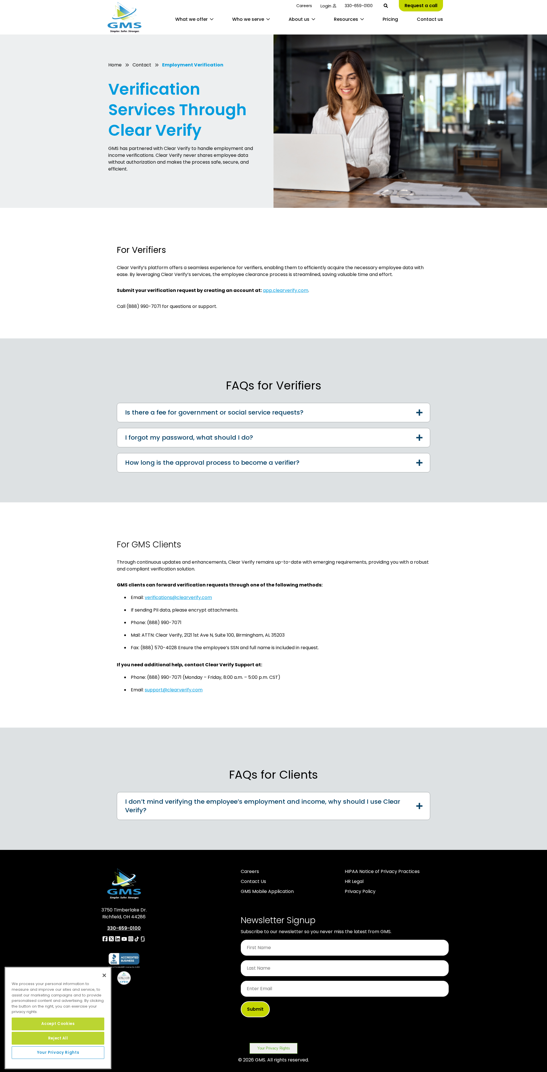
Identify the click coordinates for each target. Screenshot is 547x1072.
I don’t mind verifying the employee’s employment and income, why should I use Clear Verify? (262, 806)
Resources (346, 19)
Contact (141, 65)
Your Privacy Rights (273, 1048)
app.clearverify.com (285, 290)
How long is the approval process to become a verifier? (212, 462)
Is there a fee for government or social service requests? (214, 412)
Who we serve (248, 19)
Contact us (430, 19)
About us (299, 19)
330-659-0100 (359, 6)
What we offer (191, 19)
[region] (58, 1018)
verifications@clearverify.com (178, 597)
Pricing (390, 19)
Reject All (58, 1038)
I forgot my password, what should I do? (189, 437)
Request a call (421, 5)
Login (326, 6)
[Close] (104, 975)
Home (115, 65)
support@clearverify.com (174, 690)
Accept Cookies (57, 1023)
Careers (304, 6)
